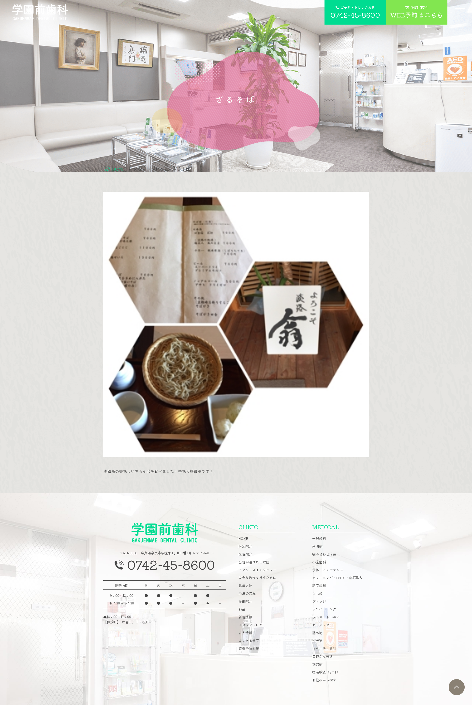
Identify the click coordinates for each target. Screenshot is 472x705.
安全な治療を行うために (257, 577)
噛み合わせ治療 (324, 554)
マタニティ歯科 (324, 648)
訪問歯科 (319, 585)
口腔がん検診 (322, 656)
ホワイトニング (324, 609)
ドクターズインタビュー (257, 570)
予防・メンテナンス (327, 570)
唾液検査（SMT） (326, 672)
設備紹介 (245, 601)
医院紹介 (245, 554)
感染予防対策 (248, 648)
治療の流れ (247, 593)
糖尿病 (317, 664)
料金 (241, 609)
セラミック (320, 625)
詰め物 (317, 632)
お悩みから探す (324, 680)
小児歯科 (319, 562)
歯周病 (317, 546)
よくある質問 (248, 640)
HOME (243, 538)
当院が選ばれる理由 (253, 562)
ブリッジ (319, 601)
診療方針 (245, 585)
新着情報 (245, 617)
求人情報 (245, 632)
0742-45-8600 (171, 564)
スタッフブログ (250, 625)
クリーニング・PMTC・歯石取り (337, 577)
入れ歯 (317, 593)
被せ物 (317, 640)
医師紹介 (245, 546)
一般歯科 (319, 538)
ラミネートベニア (326, 617)
